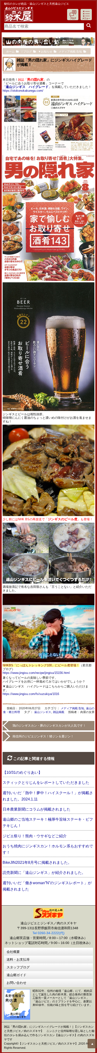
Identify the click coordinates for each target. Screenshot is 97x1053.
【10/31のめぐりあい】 (22, 772)
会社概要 (13, 952)
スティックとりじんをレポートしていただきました (46, 783)
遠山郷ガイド (16, 975)
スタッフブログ (18, 967)
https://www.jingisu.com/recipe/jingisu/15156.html (36, 673)
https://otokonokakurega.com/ (23, 90)
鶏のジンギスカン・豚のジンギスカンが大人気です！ (49, 725)
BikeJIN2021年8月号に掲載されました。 (37, 862)
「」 (27, 87)
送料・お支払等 (18, 959)
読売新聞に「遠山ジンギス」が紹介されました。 (44, 873)
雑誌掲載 (58, 712)
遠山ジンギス (42, 712)
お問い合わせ (16, 983)
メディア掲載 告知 (72, 708)
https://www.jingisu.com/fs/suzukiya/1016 (31, 694)
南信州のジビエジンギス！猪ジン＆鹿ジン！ (43, 736)
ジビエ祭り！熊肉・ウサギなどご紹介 (35, 836)
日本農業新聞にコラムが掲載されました (36, 809)
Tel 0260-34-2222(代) (48, 933)
